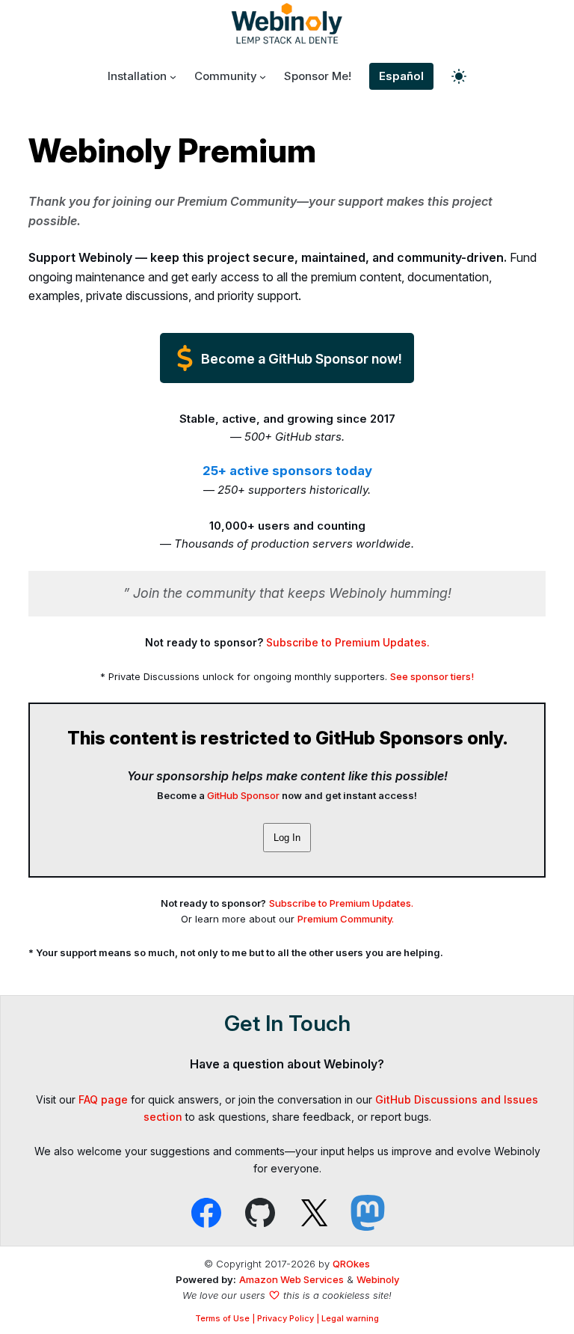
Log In (287, 837)
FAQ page (103, 1099)
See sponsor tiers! (432, 676)
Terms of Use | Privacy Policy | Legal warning (287, 1318)
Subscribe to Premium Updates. (348, 642)
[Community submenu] (262, 76)
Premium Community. (345, 919)
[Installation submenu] (173, 76)
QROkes (351, 1264)
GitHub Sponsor (243, 795)
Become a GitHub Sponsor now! (300, 359)
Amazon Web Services (291, 1279)
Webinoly (378, 1279)
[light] (458, 76)
